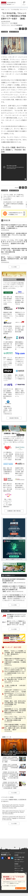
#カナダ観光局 (13, 23)
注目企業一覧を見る (14, 418)
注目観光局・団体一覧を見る (14, 511)
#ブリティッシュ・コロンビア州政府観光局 (12, 25)
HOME (2, 9)
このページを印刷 (14, 31)
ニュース (7, 9)
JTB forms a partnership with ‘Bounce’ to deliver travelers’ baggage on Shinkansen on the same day (13, 818)
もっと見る (14, 267)
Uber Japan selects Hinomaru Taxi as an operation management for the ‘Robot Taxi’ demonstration (13, 812)
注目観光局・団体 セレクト (12, 433)
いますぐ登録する (21, 888)
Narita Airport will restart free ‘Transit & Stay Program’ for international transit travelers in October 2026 (13, 806)
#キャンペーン (5, 23)
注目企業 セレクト (9, 280)
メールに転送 (4, 31)
